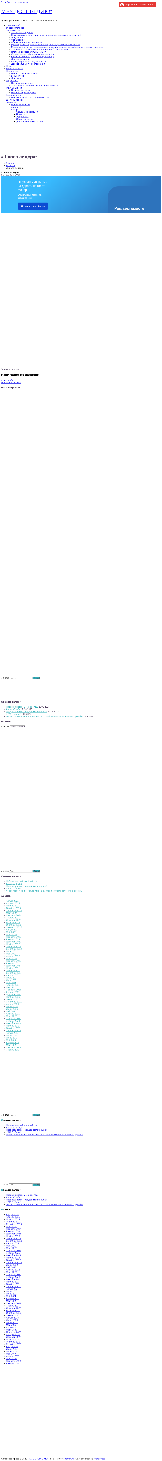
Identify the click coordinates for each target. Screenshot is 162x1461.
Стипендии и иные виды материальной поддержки (39, 49)
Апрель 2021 (12, 985)
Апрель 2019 (12, 1042)
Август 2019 (12, 1033)
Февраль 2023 (13, 937)
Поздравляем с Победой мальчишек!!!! (26, 711)
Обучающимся (14, 88)
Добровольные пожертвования (28, 64)
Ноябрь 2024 (13, 906)
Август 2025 (12, 901)
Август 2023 (12, 930)
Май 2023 (11, 932)
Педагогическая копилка (24, 73)
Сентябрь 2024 (14, 910)
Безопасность (13, 95)
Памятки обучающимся (23, 92)
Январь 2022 (13, 963)
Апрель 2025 (13, 903)
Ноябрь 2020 (13, 997)
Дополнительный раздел (29, 121)
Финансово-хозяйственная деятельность (33, 54)
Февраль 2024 (13, 915)
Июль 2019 (11, 1035)
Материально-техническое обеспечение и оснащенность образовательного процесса (57, 47)
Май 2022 (11, 954)
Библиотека (17, 76)
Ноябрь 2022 (13, 944)
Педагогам (12, 71)
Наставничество (14, 68)
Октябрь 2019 (13, 1028)
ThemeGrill (69, 1459)
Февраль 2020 (13, 1018)
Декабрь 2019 (13, 1023)
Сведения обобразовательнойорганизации (15, 27)
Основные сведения (22, 32)
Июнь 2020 (12, 1009)
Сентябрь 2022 (14, 949)
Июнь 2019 (11, 1038)
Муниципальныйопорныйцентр (20, 107)
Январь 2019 (12, 1050)
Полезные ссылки (20, 90)
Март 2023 (11, 934)
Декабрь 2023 (13, 920)
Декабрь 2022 (13, 942)
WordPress (99, 1459)
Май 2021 (11, 982)
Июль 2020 (12, 1006)
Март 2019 (11, 1045)
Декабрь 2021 (13, 966)
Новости (10, 66)
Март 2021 (11, 987)
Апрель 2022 (13, 956)
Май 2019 (11, 1040)
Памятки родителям (22, 83)
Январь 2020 (13, 1021)
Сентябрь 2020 (14, 1002)
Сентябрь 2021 (13, 973)
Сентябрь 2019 (13, 1030)
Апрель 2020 (13, 1014)
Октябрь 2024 (13, 908)
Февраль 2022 (13, 961)
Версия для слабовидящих (139, 4)
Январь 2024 (13, 918)
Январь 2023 (13, 939)
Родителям (12, 80)
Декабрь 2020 (13, 994)
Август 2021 (12, 975)
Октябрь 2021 (13, 970)
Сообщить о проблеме (33, 206)
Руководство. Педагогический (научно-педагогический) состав (45, 44)
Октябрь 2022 (13, 946)
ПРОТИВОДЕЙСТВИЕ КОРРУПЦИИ (30, 97)
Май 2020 (11, 1011)
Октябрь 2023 (13, 925)
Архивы (5, 726)
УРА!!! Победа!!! (13, 714)
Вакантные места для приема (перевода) (33, 56)
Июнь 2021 (11, 980)
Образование (18, 40)
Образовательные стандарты (26, 42)
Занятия (5, 369)
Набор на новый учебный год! (22, 707)
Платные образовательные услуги (29, 52)
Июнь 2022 (12, 951)
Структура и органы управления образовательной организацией (46, 35)
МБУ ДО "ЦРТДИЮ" (26, 11)
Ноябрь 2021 (12, 968)
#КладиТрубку (14, 709)
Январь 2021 (12, 992)
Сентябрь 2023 (14, 927)
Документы (17, 37)
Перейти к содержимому (14, 2)
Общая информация (27, 112)
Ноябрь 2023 (13, 922)
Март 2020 (11, 1016)
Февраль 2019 (13, 1047)
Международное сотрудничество (29, 61)
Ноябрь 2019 (12, 1026)
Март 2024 (11, 913)
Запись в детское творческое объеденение (34, 85)
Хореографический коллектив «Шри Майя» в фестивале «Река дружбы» (44, 716)
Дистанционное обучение (15, 101)
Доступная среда (20, 59)
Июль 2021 (11, 978)
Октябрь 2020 (13, 999)
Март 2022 (11, 958)
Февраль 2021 (13, 990)
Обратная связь (24, 119)
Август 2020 (12, 1004)
